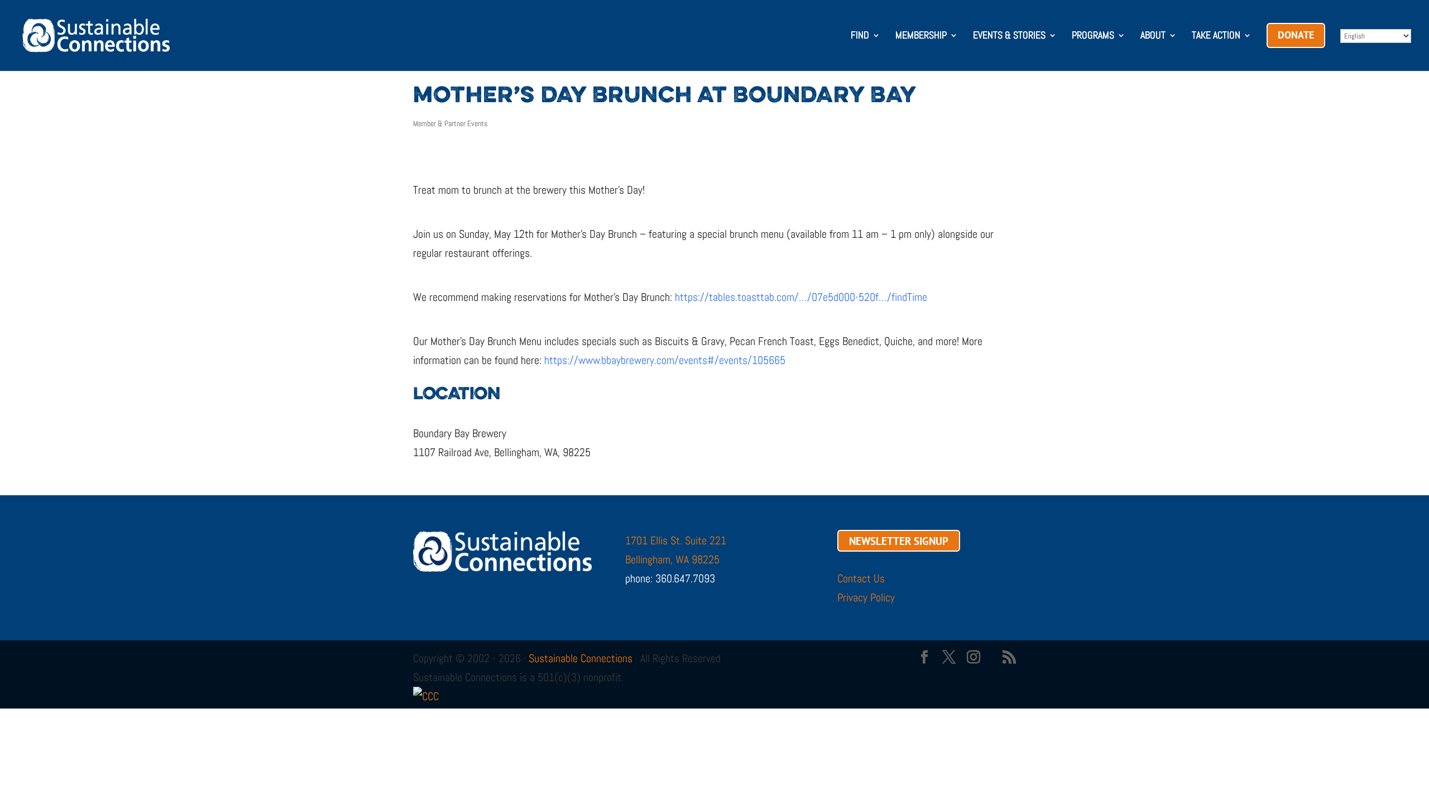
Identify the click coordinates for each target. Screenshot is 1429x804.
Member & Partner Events (450, 123)
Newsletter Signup (898, 540)
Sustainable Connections (580, 658)
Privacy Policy (866, 597)
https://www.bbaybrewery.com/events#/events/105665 (664, 360)
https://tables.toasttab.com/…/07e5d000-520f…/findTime (801, 297)
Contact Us (861, 578)
